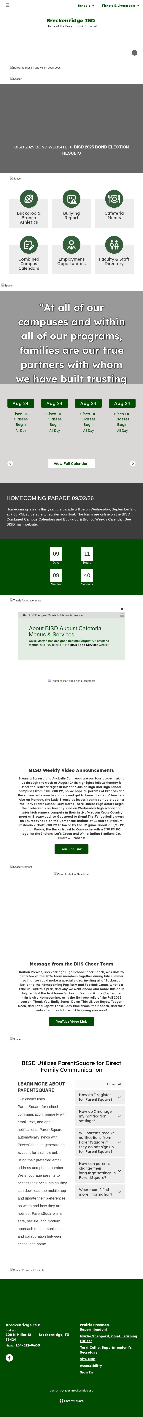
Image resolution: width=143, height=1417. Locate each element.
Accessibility (91, 1365)
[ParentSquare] (72, 1401)
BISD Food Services (84, 644)
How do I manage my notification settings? (95, 1116)
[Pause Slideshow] (122, 609)
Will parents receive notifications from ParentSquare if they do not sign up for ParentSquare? (97, 1142)
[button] (86, 5)
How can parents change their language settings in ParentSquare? (97, 1170)
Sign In (86, 1372)
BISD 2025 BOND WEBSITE (40, 147)
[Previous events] (10, 463)
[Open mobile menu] (7, 5)
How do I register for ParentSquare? (95, 1097)
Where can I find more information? (95, 1192)
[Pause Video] (134, 53)
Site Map (87, 1359)
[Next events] (133, 463)
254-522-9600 (28, 1345)
